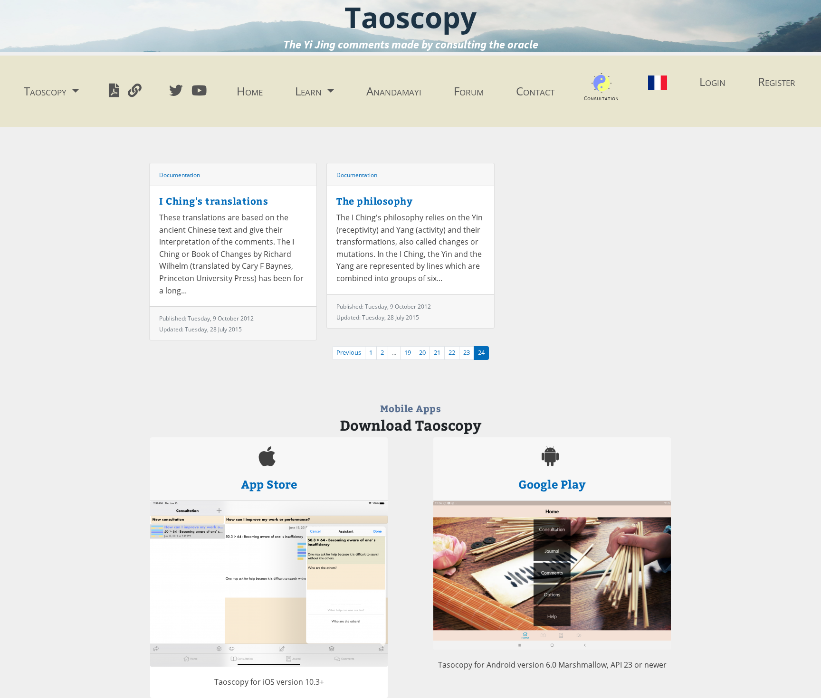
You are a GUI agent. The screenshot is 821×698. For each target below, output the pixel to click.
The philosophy (374, 200)
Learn (310, 91)
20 (422, 353)
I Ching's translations (213, 200)
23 (466, 353)
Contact (535, 91)
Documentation (179, 175)
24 (481, 353)
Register (776, 81)
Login (712, 81)
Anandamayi (393, 91)
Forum (469, 91)
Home (250, 91)
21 (437, 353)
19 (407, 353)
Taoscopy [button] (46, 91)
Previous (348, 353)
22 (452, 353)
